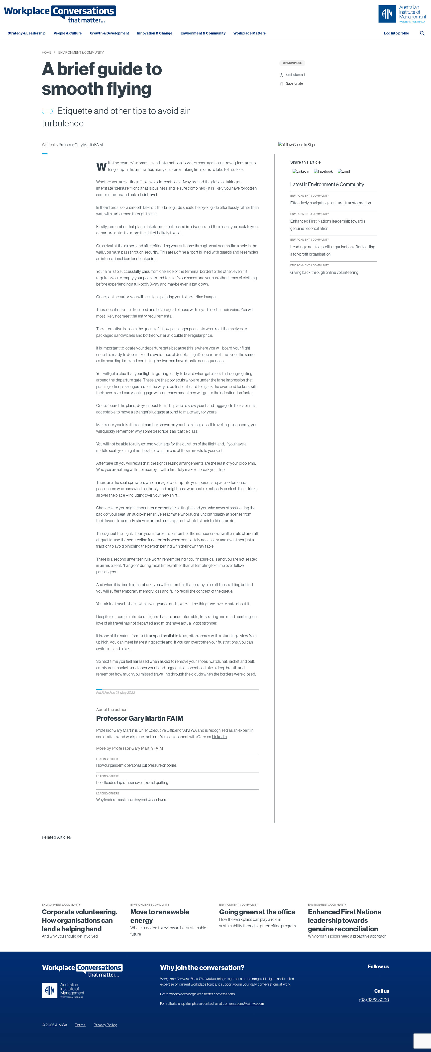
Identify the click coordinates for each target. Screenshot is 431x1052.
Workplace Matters (249, 33)
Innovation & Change (155, 33)
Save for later (295, 83)
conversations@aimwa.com (243, 1004)
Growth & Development (109, 33)
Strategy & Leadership (27, 33)
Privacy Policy (105, 1025)
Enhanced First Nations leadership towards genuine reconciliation (344, 920)
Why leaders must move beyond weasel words (132, 799)
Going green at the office (257, 912)
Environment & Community (203, 33)
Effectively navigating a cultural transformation (330, 203)
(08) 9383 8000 (374, 999)
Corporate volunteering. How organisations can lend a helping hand (79, 920)
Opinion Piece (292, 63)
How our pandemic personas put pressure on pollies (136, 765)
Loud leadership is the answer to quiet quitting (132, 782)
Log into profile (396, 33)
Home (46, 52)
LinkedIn (219, 736)
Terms (80, 1025)
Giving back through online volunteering (324, 272)
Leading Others (108, 758)
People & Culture (68, 33)
